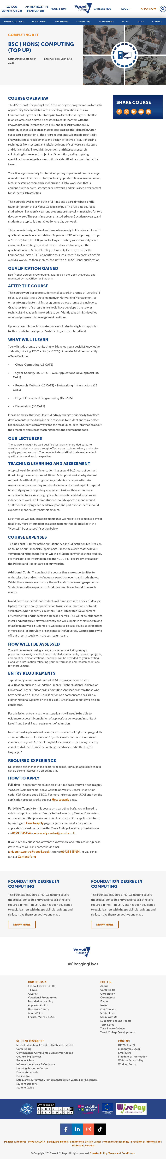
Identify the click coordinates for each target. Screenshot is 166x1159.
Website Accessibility (130, 1060)
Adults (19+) (59, 8)
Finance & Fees (25, 1060)
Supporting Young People (115, 1020)
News (141, 21)
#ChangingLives (83, 964)
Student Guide (25, 1087)
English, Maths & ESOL (41, 1016)
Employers (124, 1052)
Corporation (107, 993)
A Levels (33, 993)
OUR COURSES (37, 982)
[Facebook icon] (66, 1129)
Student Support (26, 1083)
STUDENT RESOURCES (30, 1041)
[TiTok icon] (100, 1129)
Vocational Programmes (42, 997)
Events (125, 21)
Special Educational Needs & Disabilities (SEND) (44, 1045)
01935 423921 (126, 1045)
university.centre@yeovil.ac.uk (54, 833)
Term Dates (107, 1024)
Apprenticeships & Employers (36, 8)
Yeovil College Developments (118, 1032)
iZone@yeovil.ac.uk (129, 1048)
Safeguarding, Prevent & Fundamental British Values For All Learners (57, 1079)
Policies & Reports (27, 1072)
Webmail (77, 1145)
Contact (157, 21)
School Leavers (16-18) (12, 8)
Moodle (89, 1145)
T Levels (32, 989)
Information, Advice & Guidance (35, 1064)
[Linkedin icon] (77, 1129)
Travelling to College (112, 1028)
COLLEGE (106, 982)
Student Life (61, 21)
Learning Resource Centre (32, 1068)
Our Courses (39, 21)
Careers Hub (102, 8)
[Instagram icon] (88, 1129)
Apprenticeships (38, 1005)
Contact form (27, 856)
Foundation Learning (40, 1001)
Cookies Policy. (99, 1153)
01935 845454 (21, 833)
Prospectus (23, 1076)
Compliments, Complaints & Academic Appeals (44, 1052)
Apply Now (148, 8)
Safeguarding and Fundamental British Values (74, 1141)
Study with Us (106, 21)
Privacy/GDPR (36, 1141)
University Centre (14, 21)
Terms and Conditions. (121, 1153)
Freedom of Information (132, 1056)
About (125, 8)
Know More (21, 924)
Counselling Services (28, 1056)
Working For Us (127, 1064)
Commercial (83, 21)
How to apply (60, 799)
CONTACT (124, 1041)
